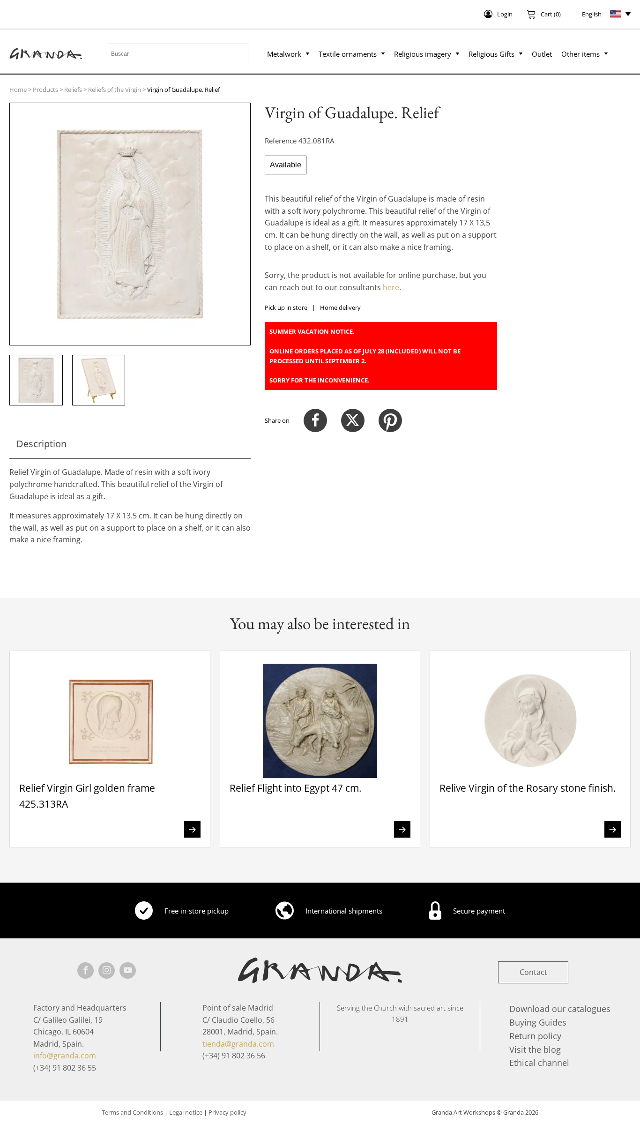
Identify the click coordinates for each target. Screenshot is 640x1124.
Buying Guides (537, 1022)
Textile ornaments (348, 54)
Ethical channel (539, 1062)
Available (285, 165)
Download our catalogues (559, 1008)
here (391, 287)
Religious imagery (422, 54)
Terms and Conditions (132, 1112)
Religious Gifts (491, 54)
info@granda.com (64, 1055)
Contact (533, 972)
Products (45, 89)
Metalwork (284, 54)
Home (18, 89)
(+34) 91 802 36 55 (64, 1068)
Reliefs (73, 89)
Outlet (542, 54)
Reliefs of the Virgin (114, 89)
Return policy (535, 1036)
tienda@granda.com (238, 1044)
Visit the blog (535, 1049)
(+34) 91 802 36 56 (233, 1055)
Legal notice (185, 1112)
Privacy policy (227, 1112)
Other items (580, 54)
